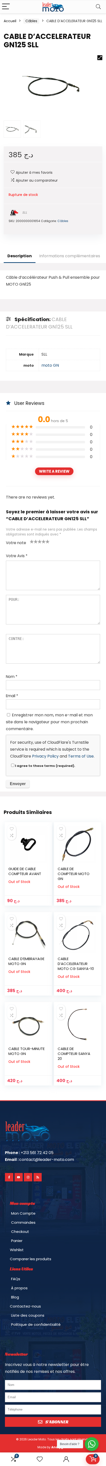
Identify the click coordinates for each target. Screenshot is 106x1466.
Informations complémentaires (69, 256)
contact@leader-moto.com (46, 1159)
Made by (53, 1447)
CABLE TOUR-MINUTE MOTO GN (26, 1051)
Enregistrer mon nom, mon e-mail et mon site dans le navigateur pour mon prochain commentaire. (49, 722)
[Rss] (38, 1177)
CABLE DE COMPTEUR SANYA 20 (74, 1053)
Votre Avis (16, 555)
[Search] (98, 6)
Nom (11, 676)
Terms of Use (81, 756)
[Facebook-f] (9, 1177)
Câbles (31, 20)
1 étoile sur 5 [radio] (32, 541)
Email (12, 695)
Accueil (10, 20)
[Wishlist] (40, 1459)
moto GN (50, 365)
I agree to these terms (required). (45, 765)
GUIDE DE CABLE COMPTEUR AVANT (24, 871)
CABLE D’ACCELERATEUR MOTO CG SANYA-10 (76, 963)
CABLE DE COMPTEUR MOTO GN (73, 873)
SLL (24, 212)
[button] (99, 57)
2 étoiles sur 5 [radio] (34, 541)
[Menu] (6, 6)
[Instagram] (28, 1177)
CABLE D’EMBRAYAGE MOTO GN (26, 961)
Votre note (16, 542)
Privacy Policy (45, 756)
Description (19, 256)
